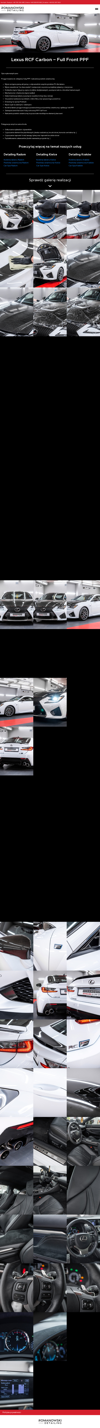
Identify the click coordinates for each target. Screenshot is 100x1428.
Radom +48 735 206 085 (16, 2)
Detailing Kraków (80, 154)
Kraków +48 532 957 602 (52, 2)
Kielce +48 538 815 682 (34, 2)
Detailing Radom (15, 154)
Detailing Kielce (46, 154)
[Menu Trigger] (96, 9)
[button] (16, 214)
